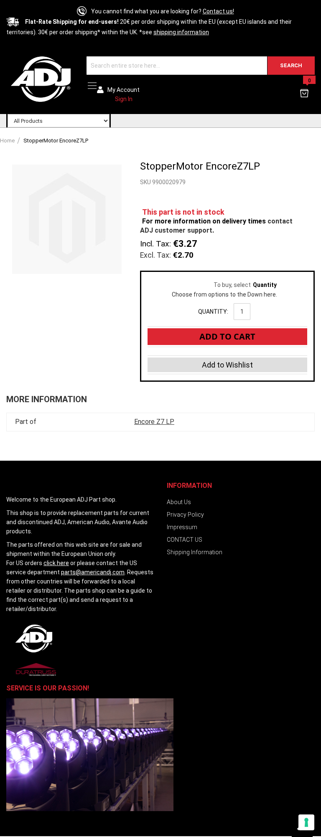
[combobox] (201, 65)
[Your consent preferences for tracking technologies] (306, 822)
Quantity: (213, 311)
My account (123, 89)
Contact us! (218, 11)
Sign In (123, 99)
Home (7, 140)
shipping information (181, 32)
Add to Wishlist (227, 364)
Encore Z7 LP (154, 422)
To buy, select (224, 285)
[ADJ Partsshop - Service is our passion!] (40, 78)
